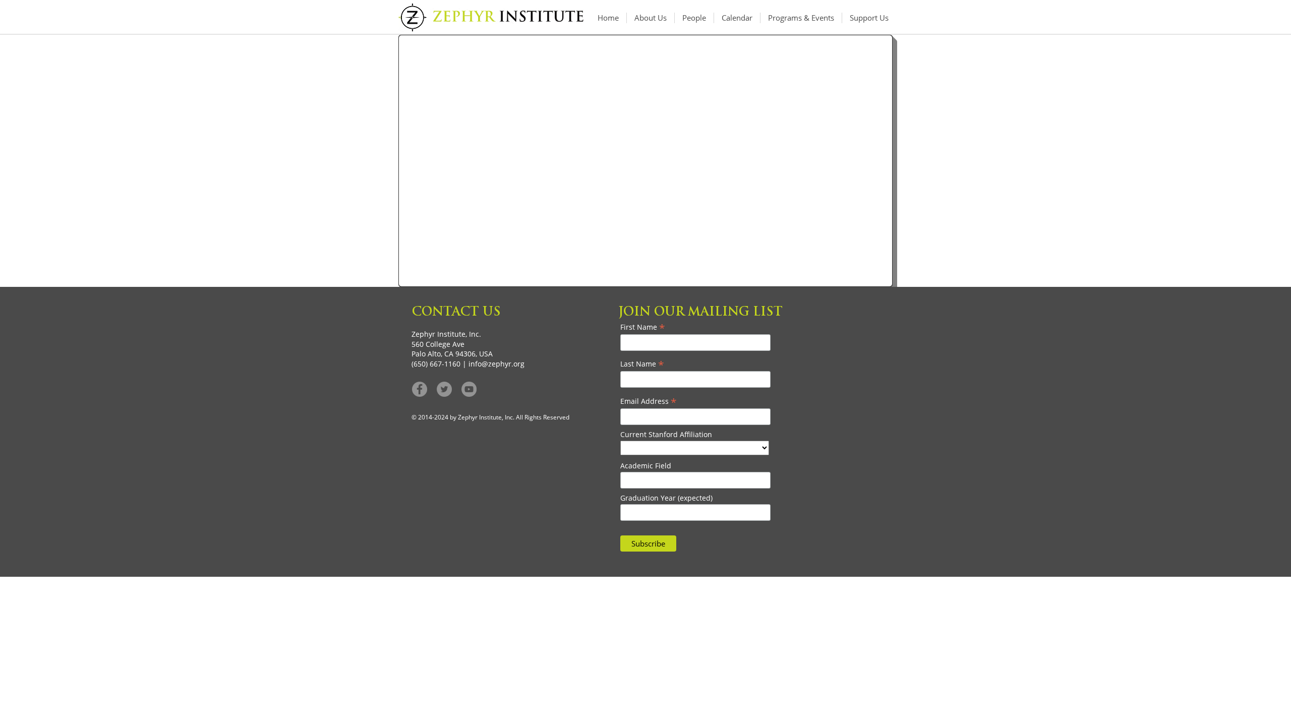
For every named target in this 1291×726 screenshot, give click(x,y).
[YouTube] (469, 389)
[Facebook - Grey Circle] (419, 389)
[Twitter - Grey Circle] (444, 389)
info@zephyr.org (496, 364)
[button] (801, 18)
